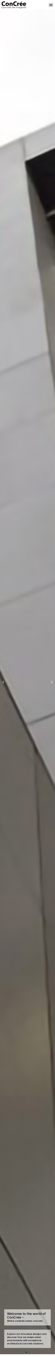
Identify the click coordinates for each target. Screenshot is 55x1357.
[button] (51, 5)
